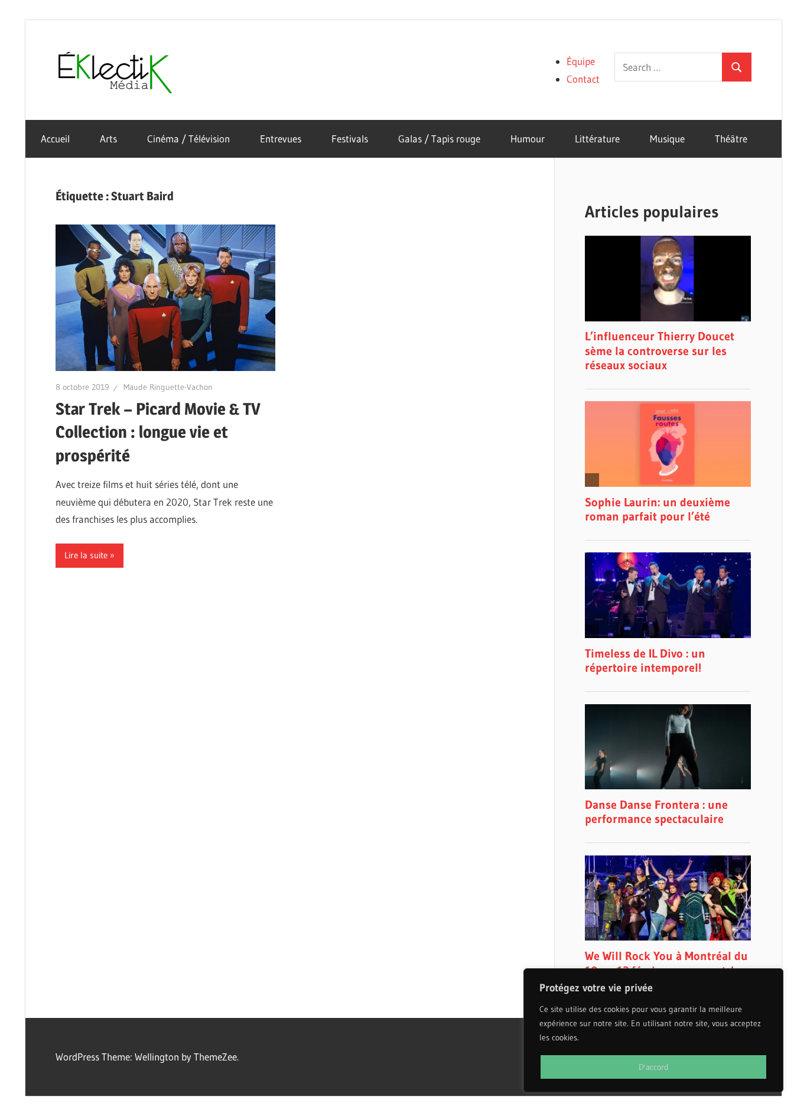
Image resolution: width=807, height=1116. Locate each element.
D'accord (654, 1067)
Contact (583, 79)
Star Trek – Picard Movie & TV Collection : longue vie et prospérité (158, 432)
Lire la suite (86, 555)
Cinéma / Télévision (188, 138)
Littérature (597, 138)
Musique (667, 138)
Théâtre (731, 138)
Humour (527, 138)
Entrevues (280, 138)
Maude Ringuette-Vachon (168, 387)
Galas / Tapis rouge (439, 138)
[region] (653, 1030)
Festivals (349, 138)
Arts (108, 138)
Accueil (55, 138)
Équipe (581, 61)
